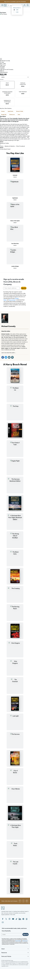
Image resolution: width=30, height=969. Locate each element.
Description (3, 116)
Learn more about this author (8, 352)
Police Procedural (20, 146)
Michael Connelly (6, 60)
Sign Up (24, 288)
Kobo (19, 114)
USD (17, 10)
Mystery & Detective (10, 146)
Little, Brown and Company (6, 69)
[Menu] (2, 5)
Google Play (3, 114)
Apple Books (10, 111)
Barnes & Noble (19, 111)
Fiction (1, 146)
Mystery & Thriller (4, 143)
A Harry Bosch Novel (5, 149)
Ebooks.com (12, 114)
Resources (4, 952)
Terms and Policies (6, 956)
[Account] (24, 5)
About (2, 949)
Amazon (3, 111)
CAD (17, 12)
